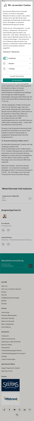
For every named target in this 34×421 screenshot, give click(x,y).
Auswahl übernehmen (17, 76)
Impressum (6, 52)
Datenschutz (15, 52)
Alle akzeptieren (17, 80)
